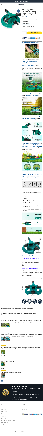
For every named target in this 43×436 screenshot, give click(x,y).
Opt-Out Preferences (5, 427)
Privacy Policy (4, 418)
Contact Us (24, 409)
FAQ (2, 407)
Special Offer (25, 21)
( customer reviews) (32, 19)
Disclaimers (3, 424)
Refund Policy (3, 416)
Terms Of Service (4, 422)
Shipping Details (4, 411)
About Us (24, 407)
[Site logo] (21, 4)
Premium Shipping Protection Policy (8, 420)
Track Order (3, 409)
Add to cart (34, 32)
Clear (24, 29)
